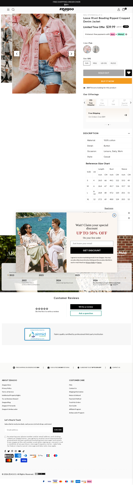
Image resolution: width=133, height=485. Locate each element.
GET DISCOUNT (92, 250)
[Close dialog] (114, 215)
